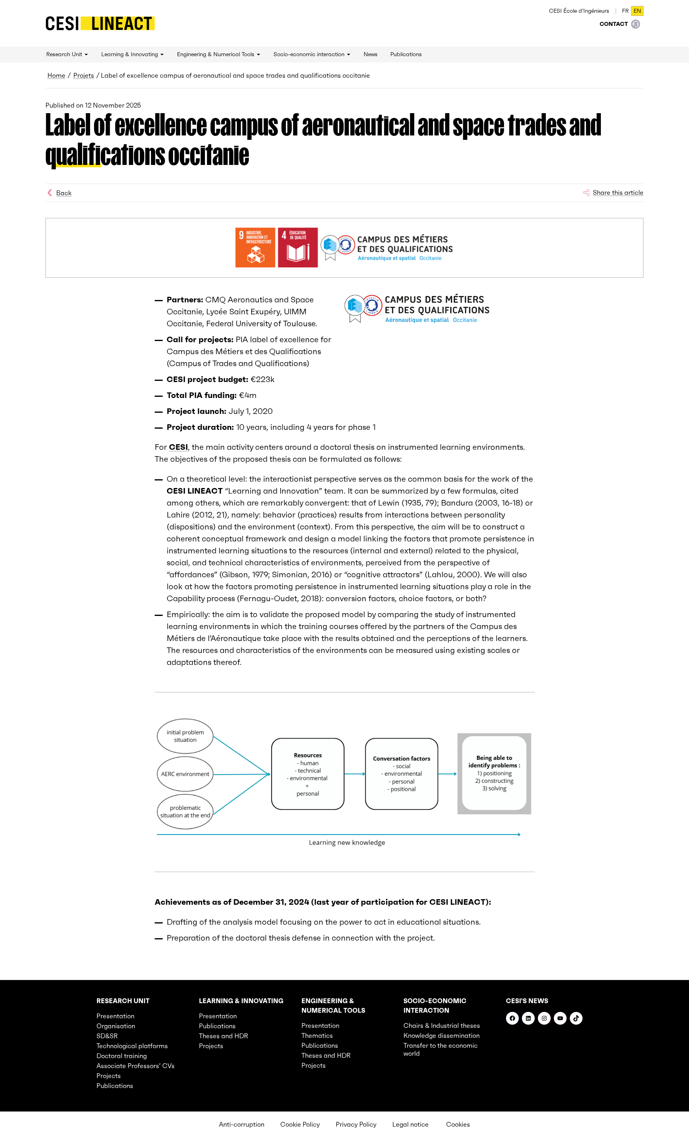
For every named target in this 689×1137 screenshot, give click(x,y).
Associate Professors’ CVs (135, 1066)
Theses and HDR (223, 1036)
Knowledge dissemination (442, 1035)
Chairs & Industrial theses (442, 1025)
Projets (83, 75)
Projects (108, 1076)
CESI (178, 447)
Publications (114, 1086)
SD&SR (107, 1036)
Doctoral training (121, 1056)
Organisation (115, 1026)
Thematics (317, 1035)
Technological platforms (132, 1046)
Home (56, 75)
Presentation (115, 1016)
